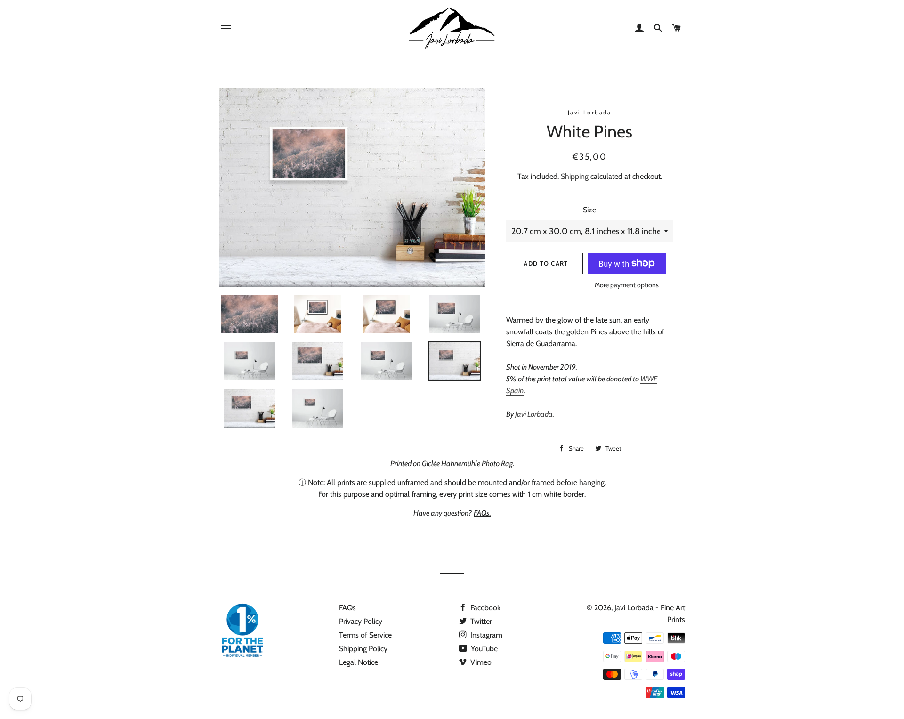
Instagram (485, 634)
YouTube (483, 648)
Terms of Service (365, 634)
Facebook (484, 607)
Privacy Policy (360, 621)
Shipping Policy (363, 648)
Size (589, 209)
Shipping (575, 176)
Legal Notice (358, 662)
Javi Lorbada (534, 414)
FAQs (347, 607)
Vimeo (480, 662)
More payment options (627, 285)
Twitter (480, 621)
